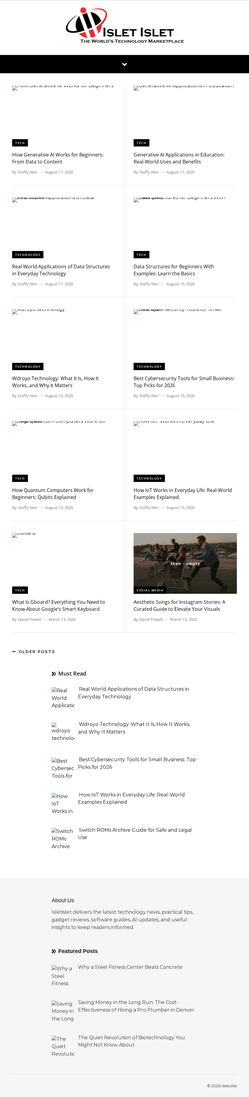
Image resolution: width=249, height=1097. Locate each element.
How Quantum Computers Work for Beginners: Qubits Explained (53, 493)
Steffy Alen (27, 172)
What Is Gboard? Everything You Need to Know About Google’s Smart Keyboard (58, 605)
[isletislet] (124, 27)
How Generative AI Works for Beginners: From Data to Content (58, 158)
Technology (27, 255)
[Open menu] (124, 64)
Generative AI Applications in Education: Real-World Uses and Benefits (179, 158)
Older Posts (36, 651)
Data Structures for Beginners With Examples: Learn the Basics (174, 270)
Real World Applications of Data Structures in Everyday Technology (61, 270)
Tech (20, 143)
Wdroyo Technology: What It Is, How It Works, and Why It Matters (55, 382)
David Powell (29, 619)
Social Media (150, 590)
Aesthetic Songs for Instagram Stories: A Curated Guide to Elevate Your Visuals (179, 605)
